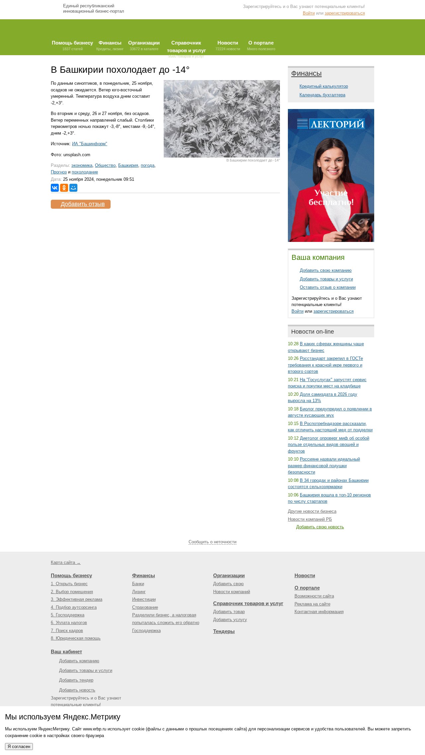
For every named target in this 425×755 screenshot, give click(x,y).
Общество (105, 165)
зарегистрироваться (345, 13)
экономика (81, 165)
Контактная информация (319, 611)
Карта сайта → (66, 562)
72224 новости (227, 45)
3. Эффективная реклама (76, 599)
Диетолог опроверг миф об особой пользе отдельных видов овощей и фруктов (328, 445)
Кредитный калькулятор (323, 86)
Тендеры (224, 631)
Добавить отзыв (83, 204)
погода (147, 165)
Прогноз (59, 171)
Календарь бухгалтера (322, 94)
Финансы (306, 73)
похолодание (85, 171)
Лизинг (139, 591)
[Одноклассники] (64, 188)
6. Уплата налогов (69, 622)
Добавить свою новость (320, 526)
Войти (309, 13)
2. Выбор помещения (72, 591)
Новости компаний (231, 591)
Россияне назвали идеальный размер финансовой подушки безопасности (324, 466)
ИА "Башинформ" (89, 143)
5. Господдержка (67, 614)
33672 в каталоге (144, 45)
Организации (229, 575)
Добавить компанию (79, 660)
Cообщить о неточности (212, 541)
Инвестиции (144, 599)
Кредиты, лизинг (110, 45)
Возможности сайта (314, 595)
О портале (307, 588)
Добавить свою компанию (326, 270)
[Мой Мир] (73, 188)
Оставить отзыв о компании (328, 287)
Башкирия (128, 165)
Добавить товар (229, 611)
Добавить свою (228, 583)
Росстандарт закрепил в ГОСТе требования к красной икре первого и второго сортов (325, 365)
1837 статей (72, 45)
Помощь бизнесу (71, 575)
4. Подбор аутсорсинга (74, 607)
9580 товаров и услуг (186, 47)
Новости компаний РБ (310, 519)
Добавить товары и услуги (326, 278)
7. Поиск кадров (67, 630)
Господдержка (146, 630)
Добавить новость (77, 690)
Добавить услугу (230, 619)
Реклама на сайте (312, 603)
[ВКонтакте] (55, 188)
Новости (305, 575)
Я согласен (19, 746)
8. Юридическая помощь (76, 638)
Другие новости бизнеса (312, 511)
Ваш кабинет (66, 651)
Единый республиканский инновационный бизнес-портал (93, 8)
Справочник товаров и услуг (248, 603)
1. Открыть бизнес (69, 583)
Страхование (145, 607)
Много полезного (261, 45)
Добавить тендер (76, 680)
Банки (138, 583)
